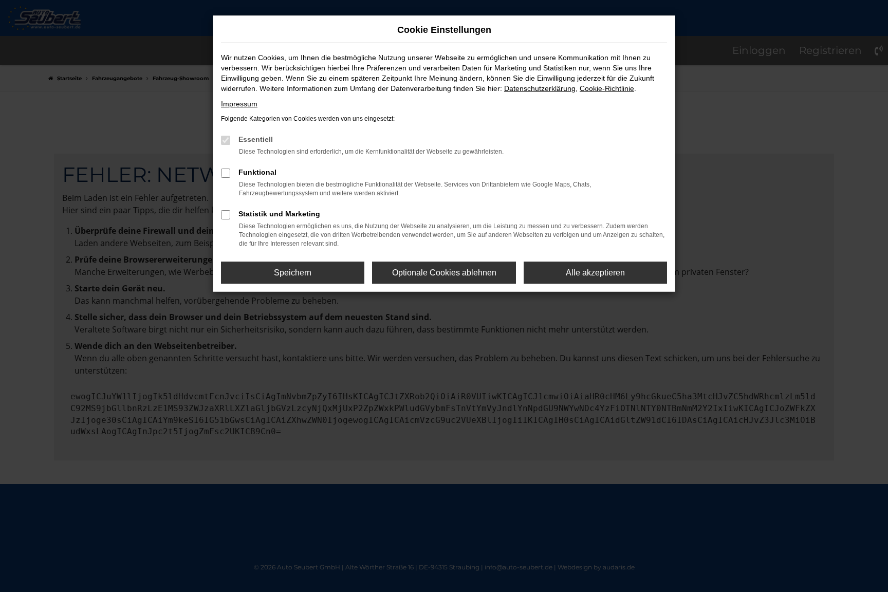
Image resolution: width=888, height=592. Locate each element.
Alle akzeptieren (595, 272)
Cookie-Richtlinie (607, 88)
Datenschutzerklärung (540, 88)
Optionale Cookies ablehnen (444, 272)
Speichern (292, 272)
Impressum (239, 104)
